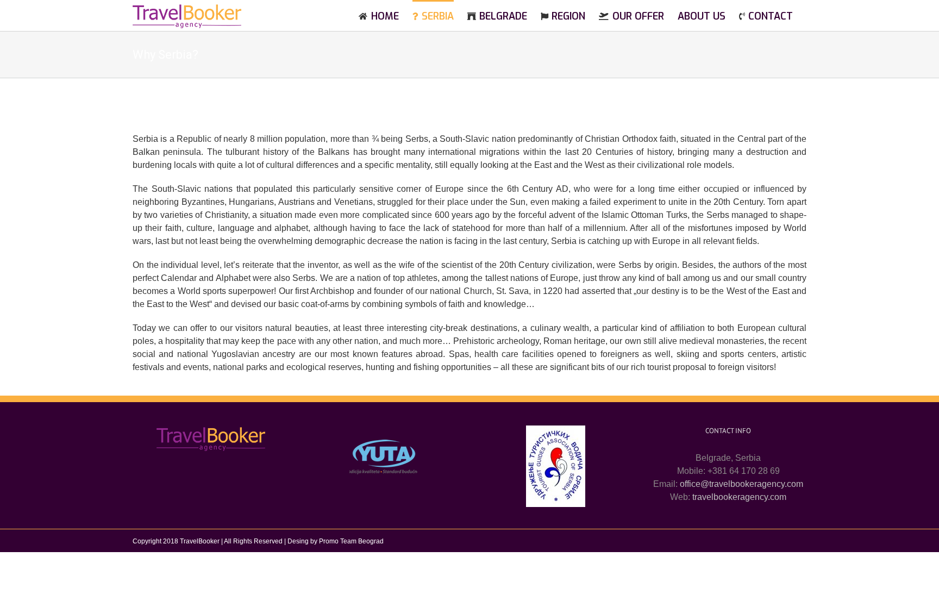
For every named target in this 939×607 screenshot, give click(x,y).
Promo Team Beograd (351, 541)
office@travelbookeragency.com (741, 484)
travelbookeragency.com (739, 497)
